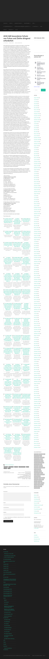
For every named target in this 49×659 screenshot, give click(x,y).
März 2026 (36, 107)
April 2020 (36, 247)
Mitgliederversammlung (41, 75)
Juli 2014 (35, 385)
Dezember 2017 (36, 303)
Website (4, 512)
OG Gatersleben (7, 631)
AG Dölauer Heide (7, 619)
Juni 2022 (35, 197)
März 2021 (36, 225)
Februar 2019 (36, 275)
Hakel (41, 472)
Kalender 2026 (5, 570)
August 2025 (36, 121)
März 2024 (36, 155)
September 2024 (37, 143)
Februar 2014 (36, 395)
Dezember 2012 (36, 423)
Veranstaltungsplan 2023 (7, 589)
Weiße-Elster (40, 486)
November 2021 (36, 209)
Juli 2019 (35, 265)
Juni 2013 (35, 411)
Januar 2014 (36, 397)
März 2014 (36, 393)
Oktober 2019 (36, 259)
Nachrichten (36, 507)
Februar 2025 (36, 133)
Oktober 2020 (36, 235)
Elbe (41, 464)
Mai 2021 (35, 221)
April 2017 (36, 319)
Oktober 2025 (36, 117)
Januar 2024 (36, 159)
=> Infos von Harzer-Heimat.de (8, 557)
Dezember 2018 (36, 279)
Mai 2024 (35, 151)
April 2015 (36, 367)
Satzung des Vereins (7, 612)
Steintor (42, 484)
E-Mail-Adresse (6, 507)
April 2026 (36, 105)
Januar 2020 (36, 253)
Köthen (5, 468)
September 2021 (37, 213)
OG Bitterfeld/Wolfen (8, 627)
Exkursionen (36, 467)
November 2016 (36, 329)
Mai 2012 (35, 437)
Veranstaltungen (18, 23)
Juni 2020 (35, 243)
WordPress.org (36, 541)
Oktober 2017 (36, 307)
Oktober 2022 (36, 189)
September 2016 (37, 333)
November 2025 (36, 115)
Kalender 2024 (5, 566)
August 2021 (36, 215)
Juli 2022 (35, 195)
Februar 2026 (36, 109)
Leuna (43, 477)
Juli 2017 (35, 313)
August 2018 (36, 287)
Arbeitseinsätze (36, 501)
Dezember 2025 (36, 113)
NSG (42, 479)
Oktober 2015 (36, 355)
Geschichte (6, 604)
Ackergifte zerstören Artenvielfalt (8, 472)
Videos (4, 642)
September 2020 (37, 237)
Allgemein (35, 497)
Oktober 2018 (36, 283)
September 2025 (37, 119)
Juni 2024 (35, 149)
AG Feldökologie (7, 621)
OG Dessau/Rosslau (7, 629)
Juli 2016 (35, 337)
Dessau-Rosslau (37, 464)
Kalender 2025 (5, 568)
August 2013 (36, 407)
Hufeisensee (36, 477)
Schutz (36, 484)
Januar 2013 (36, 421)
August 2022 (36, 193)
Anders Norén (39, 655)
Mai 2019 (35, 269)
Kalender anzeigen (37, 86)
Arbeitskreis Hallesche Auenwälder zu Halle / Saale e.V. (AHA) (18, 655)
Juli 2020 (35, 241)
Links (41, 26)
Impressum (11, 29)
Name (4, 502)
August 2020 (36, 239)
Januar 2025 (36, 135)
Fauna (35, 469)
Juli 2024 (35, 147)
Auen (40, 455)
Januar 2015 (36, 373)
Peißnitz (36, 481)
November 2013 (36, 401)
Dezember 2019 (36, 255)
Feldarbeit (39, 469)
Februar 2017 (36, 323)
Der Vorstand (6, 602)
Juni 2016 (35, 339)
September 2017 (37, 309)
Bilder (41, 459)
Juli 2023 (35, 171)
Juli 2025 (35, 123)
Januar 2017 (36, 325)
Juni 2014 (35, 387)
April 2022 (36, 201)
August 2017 (36, 311)
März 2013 (36, 417)
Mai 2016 (35, 341)
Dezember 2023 (36, 161)
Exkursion (35, 503)
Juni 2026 (35, 101)
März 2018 (36, 297)
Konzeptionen (5, 649)
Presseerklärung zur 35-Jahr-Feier (9, 555)
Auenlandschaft (37, 457)
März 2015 (36, 369)
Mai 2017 (35, 317)
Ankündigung (36, 499)
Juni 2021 (35, 219)
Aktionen (35, 495)
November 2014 (36, 377)
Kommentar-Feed (37, 539)
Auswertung (42, 457)
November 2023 (36, 163)
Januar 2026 (36, 111)
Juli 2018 (35, 289)
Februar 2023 (36, 181)
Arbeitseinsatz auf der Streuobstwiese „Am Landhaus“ (40, 83)
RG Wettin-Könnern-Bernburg (9, 638)
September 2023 (37, 167)
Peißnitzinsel (40, 481)
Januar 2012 (36, 445)
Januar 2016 (36, 349)
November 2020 (36, 233)
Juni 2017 (35, 315)
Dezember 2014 (36, 375)
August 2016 (36, 335)
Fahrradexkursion (41, 467)
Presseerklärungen (37, 509)
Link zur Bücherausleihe (7, 572)
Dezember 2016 (36, 327)
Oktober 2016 (36, 331)
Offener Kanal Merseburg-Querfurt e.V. (22, 26)
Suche (16, 29)
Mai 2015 (35, 365)
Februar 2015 (36, 371)
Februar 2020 (36, 251)
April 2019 (36, 271)
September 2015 (37, 357)
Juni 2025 (35, 125)
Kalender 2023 (5, 564)
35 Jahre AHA (35, 26)
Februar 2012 (36, 443)
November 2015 (36, 353)
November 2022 (36, 187)
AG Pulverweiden (7, 625)
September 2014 (37, 381)
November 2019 (36, 257)
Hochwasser (42, 474)
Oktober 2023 (36, 165)
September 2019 (37, 261)
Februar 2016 (36, 347)
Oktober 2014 (36, 379)
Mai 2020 (35, 245)
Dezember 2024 (36, 137)
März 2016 (36, 345)
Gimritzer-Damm (37, 472)
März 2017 (36, 321)
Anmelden (35, 535)
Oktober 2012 (36, 427)
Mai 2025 (35, 127)
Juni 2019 (35, 267)
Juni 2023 (35, 173)
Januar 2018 (36, 301)
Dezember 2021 (36, 207)
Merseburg (36, 479)
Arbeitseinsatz (37, 455)
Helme (38, 474)
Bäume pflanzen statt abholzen (39, 462)
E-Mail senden (36, 528)
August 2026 (36, 97)
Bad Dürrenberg (37, 459)
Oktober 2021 (36, 211)
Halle (35, 474)
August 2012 (36, 431)
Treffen (36, 486)
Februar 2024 (36, 157)
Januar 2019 (36, 277)
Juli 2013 (35, 409)
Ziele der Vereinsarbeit (8, 616)
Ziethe (9, 468)
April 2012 (36, 439)
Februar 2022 (36, 203)
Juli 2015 (35, 361)
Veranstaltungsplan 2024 (7, 591)
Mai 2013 (35, 413)
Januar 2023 (36, 183)
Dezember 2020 (36, 231)
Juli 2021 (35, 217)
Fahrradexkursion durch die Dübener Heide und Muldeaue (41, 64)
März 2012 (36, 441)
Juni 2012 (35, 435)
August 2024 (36, 145)
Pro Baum (35, 511)
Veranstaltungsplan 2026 (7, 593)
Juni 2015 (35, 363)
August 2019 (36, 263)
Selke (38, 484)
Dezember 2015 (36, 351)
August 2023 (36, 169)
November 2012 (36, 425)
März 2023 (36, 179)
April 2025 (36, 129)
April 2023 (36, 177)
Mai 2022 (35, 199)
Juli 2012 (35, 433)
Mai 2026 (35, 103)
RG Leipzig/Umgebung (8, 633)
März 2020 (36, 249)
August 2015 (36, 359)
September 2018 (37, 285)
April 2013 (36, 415)
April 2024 (36, 153)
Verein (10, 23)
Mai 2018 (35, 293)
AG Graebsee (6, 623)
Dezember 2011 (36, 447)
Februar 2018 (36, 299)
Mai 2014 (35, 389)
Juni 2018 (35, 291)
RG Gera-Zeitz (5, 577)
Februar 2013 (36, 419)
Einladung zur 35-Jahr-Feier (8, 553)
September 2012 (37, 429)
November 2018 (36, 281)
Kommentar (5, 491)
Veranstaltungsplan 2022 (8, 614)
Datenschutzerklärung (8, 648)
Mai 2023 (35, 175)
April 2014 (36, 391)
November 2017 (36, 305)
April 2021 (36, 223)
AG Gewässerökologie (7, 26)
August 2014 (36, 383)
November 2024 (36, 139)
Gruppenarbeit (27, 23)
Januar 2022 (36, 205)
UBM (33, 23)
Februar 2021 (36, 227)
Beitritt (5, 600)
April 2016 (36, 343)
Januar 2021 (36, 229)
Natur (40, 479)
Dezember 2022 (36, 185)
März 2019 (36, 273)
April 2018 (36, 295)
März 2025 (36, 131)
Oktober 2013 (36, 403)
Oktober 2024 (36, 141)
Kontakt (5, 29)
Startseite (5, 23)
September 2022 (37, 191)
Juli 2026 (35, 99)
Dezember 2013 (36, 399)
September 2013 (37, 405)
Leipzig (40, 477)
